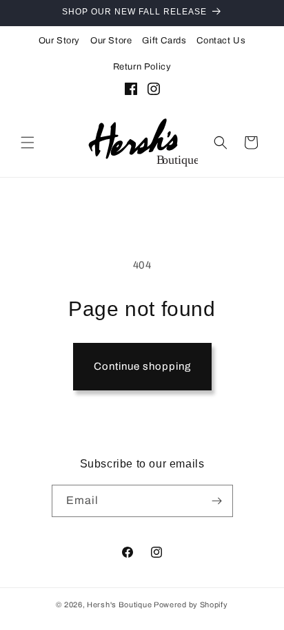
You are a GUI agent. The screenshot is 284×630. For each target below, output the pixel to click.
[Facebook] (131, 92)
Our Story (59, 40)
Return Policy (142, 67)
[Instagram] (154, 92)
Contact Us (220, 40)
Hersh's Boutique (119, 604)
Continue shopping (142, 366)
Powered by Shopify (191, 604)
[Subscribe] (217, 501)
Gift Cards (164, 40)
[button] (27, 142)
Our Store (111, 40)
